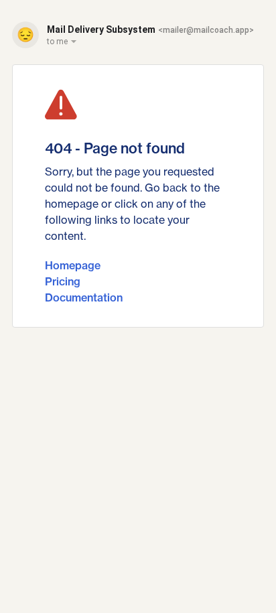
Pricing (62, 281)
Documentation (84, 297)
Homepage (72, 265)
